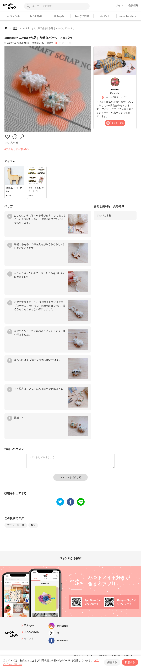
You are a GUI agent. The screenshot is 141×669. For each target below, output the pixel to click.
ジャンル (15, 16)
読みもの (59, 16)
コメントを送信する (70, 477)
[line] (81, 502)
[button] (7, 137)
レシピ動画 (36, 16)
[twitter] (60, 502)
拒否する (112, 662)
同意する (130, 662)
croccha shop (128, 16)
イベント (105, 16)
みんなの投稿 (82, 16)
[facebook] (70, 502)
